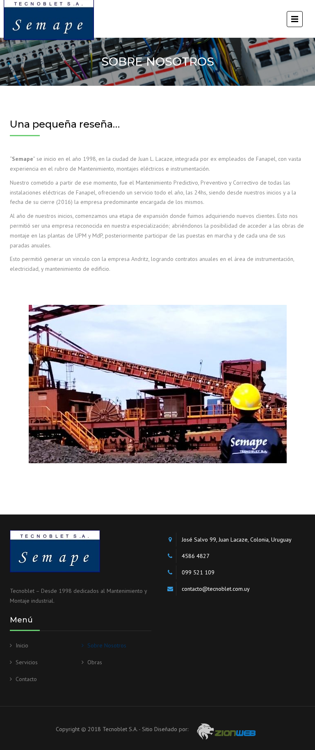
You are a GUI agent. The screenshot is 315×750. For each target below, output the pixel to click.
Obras (94, 662)
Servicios (27, 662)
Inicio (22, 645)
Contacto (26, 679)
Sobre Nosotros (106, 645)
